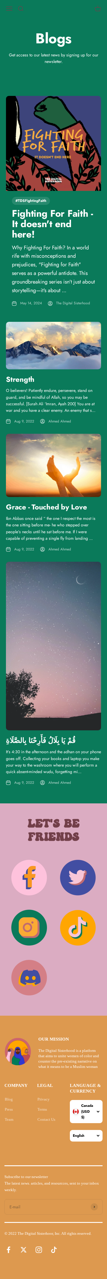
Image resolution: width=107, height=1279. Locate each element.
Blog (9, 1099)
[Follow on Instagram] (39, 1250)
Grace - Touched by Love (46, 507)
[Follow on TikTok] (54, 1250)
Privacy (43, 1099)
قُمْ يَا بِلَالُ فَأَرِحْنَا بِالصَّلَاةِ (40, 740)
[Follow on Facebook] (8, 1250)
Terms (42, 1109)
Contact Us (46, 1119)
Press (9, 1109)
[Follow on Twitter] (24, 1250)
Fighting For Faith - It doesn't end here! (52, 224)
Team (9, 1119)
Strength (20, 379)
